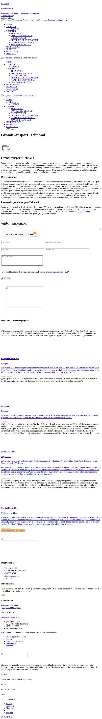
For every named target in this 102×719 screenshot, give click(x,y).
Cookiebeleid (11, 643)
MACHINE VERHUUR (21, 45)
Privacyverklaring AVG (15, 641)
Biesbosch (5, 406)
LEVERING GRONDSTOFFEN (24, 40)
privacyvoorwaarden (58, 272)
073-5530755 (5, 4)
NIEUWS (15, 29)
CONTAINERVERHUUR (21, 36)
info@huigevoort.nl (7, 8)
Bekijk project (6, 376)
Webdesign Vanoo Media (16, 637)
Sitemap (9, 639)
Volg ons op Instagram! (30, 13)
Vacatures (10, 646)
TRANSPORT (17, 33)
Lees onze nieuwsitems (10, 617)
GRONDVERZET (18, 38)
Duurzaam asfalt (8, 452)
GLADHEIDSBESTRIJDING (23, 42)
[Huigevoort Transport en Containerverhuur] (36, 20)
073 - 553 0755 (10, 573)
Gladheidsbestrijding (10, 508)
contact (57, 209)
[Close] (2, 650)
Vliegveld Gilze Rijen (10, 359)
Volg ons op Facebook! (10, 13)
